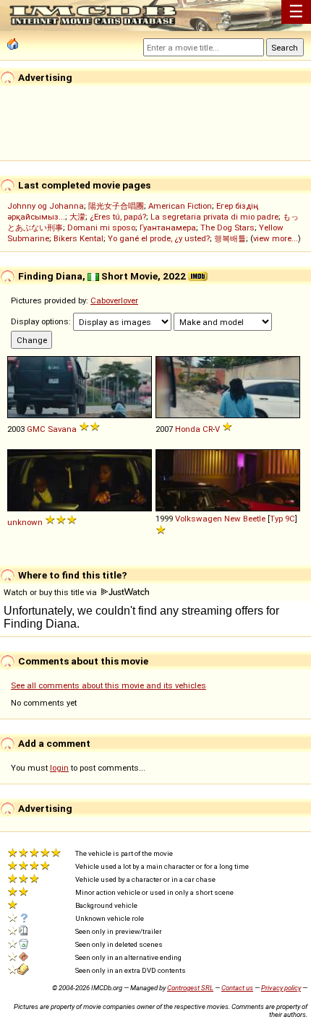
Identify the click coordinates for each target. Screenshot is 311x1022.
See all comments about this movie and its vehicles (108, 685)
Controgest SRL (190, 988)
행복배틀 (230, 238)
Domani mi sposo (101, 227)
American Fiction (180, 206)
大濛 (77, 217)
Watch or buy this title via (51, 592)
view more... (275, 238)
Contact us (237, 988)
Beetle (254, 519)
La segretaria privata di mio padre (214, 217)
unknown (25, 522)
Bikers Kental (78, 238)
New (232, 519)
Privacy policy (281, 988)
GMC (36, 429)
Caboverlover (114, 300)
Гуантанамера (168, 227)
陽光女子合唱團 (116, 206)
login (59, 768)
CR (208, 429)
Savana (62, 429)
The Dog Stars (227, 227)
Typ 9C (282, 519)
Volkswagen (198, 519)
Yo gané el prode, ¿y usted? (159, 238)
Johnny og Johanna (45, 206)
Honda (187, 429)
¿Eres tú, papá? (118, 217)
